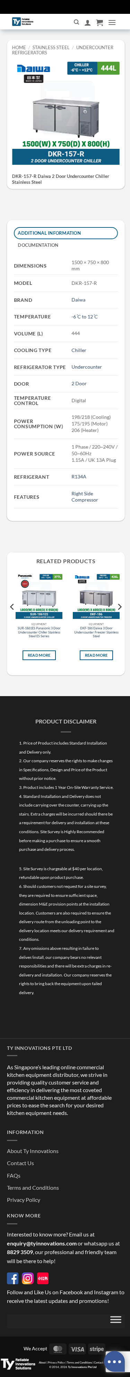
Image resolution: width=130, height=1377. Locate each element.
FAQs (13, 1175)
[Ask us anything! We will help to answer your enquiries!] (114, 1361)
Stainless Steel (51, 47)
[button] (99, 22)
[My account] (87, 22)
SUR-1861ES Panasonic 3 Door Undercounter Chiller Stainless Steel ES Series (39, 632)
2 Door (79, 383)
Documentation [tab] (38, 245)
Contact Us (20, 1163)
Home (19, 47)
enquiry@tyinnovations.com (42, 1243)
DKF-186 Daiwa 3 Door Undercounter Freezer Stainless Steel (96, 632)
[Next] (119, 621)
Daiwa (78, 300)
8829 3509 (20, 1252)
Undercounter (86, 367)
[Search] (76, 22)
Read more (39, 655)
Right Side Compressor (84, 496)
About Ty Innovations (33, 1151)
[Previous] (12, 621)
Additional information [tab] (49, 233)
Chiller (78, 350)
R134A (78, 476)
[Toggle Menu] (115, 1321)
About (42, 1362)
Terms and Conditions (33, 1187)
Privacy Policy (23, 1199)
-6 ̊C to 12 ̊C (84, 317)
